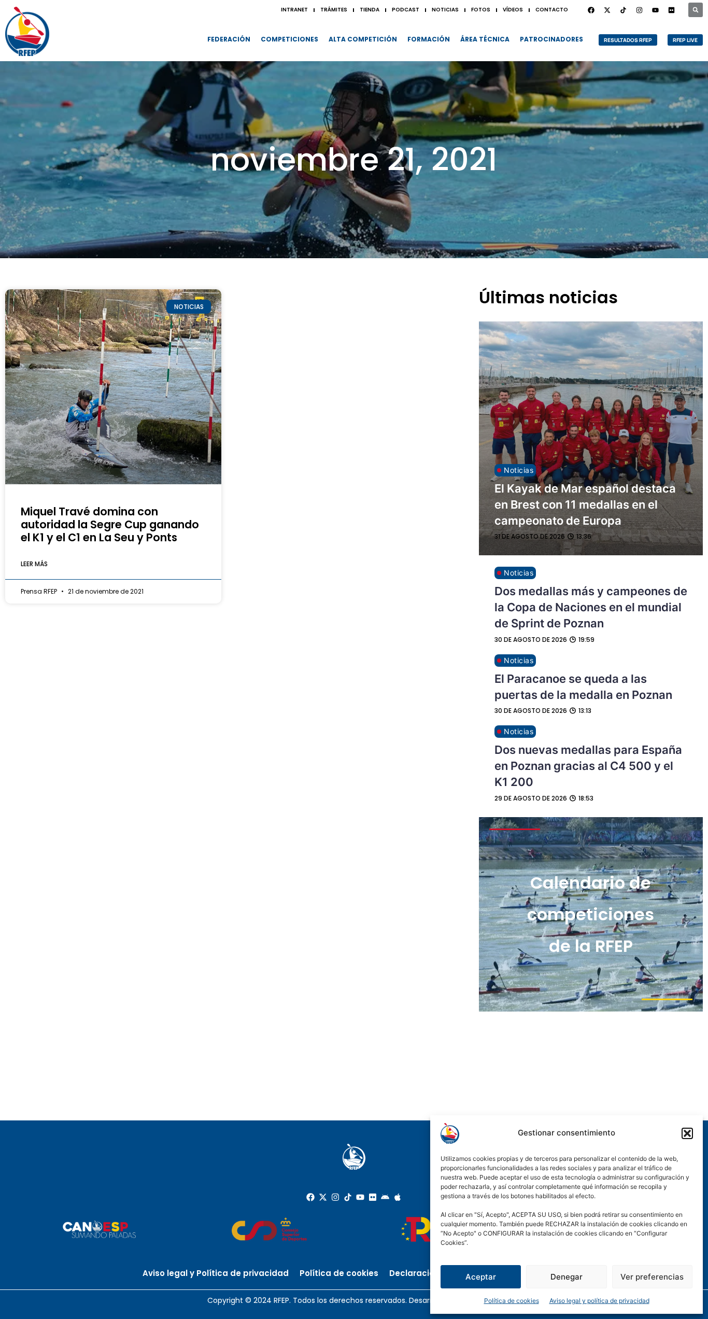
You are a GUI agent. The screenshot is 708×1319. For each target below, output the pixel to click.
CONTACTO (551, 9)
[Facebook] (591, 10)
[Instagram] (639, 10)
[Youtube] (655, 10)
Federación (228, 39)
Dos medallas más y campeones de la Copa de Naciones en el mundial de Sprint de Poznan (590, 607)
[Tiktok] (348, 1197)
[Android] (385, 1197)
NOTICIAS (445, 9)
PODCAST (405, 9)
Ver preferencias (652, 1277)
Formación (428, 39)
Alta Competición (363, 39)
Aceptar (480, 1277)
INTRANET (294, 9)
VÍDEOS (513, 9)
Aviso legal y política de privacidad (599, 1300)
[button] (687, 1133)
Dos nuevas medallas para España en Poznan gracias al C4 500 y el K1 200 (588, 766)
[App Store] (397, 1197)
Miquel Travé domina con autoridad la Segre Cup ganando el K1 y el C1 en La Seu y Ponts (110, 524)
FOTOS (480, 9)
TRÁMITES (333, 9)
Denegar (566, 1277)
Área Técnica (484, 39)
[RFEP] (27, 31)
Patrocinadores (551, 39)
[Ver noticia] (113, 386)
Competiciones (289, 39)
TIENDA (369, 9)
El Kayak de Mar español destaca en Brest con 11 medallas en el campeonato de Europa (585, 504)
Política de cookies (511, 1300)
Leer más (34, 563)
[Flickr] (373, 1197)
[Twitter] (607, 10)
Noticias (518, 470)
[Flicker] (671, 10)
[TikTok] (623, 10)
